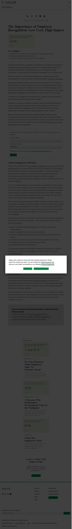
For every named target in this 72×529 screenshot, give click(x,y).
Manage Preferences (41, 268)
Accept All (27, 268)
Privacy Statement (48, 264)
